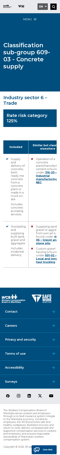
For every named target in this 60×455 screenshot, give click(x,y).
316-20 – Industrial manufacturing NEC (47, 177)
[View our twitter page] (40, 396)
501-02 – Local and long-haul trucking (47, 259)
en (41, 6)
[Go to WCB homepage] (7, 7)
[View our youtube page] (51, 396)
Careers (11, 326)
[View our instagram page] (18, 396)
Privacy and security (20, 339)
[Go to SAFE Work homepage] (21, 7)
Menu (27, 19)
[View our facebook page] (8, 396)
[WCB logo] (13, 299)
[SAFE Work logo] (42, 299)
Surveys (11, 381)
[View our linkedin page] (29, 396)
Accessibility (14, 367)
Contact (11, 311)
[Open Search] (53, 7)
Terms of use (15, 353)
